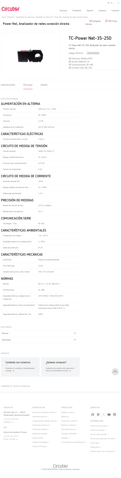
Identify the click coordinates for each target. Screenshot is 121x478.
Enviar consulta (10, 439)
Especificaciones (8, 85)
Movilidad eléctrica (39, 417)
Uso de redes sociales (99, 434)
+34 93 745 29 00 (11, 419)
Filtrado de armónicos (40, 425)
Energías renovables (69, 434)
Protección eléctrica (40, 429)
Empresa (102, 11)
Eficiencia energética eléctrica (44, 412)
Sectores (63, 11)
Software (65, 438)
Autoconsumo (37, 438)
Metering (65, 417)
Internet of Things (39, 446)
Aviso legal (94, 443)
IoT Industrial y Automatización (73, 442)
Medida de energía (39, 434)
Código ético (95, 447)
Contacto (115, 11)
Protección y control (69, 421)
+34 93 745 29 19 (11, 436)
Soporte (90, 11)
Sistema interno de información (102, 451)
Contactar (7, 422)
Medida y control (68, 412)
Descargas (27, 85)
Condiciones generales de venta (102, 439)
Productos (77, 11)
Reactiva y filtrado (68, 425)
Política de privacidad (98, 426)
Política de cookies (97, 430)
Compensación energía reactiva (44, 421)
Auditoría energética (40, 442)
